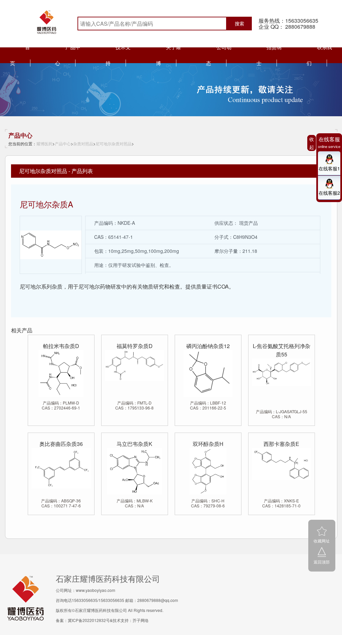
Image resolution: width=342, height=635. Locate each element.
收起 (311, 143)
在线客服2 (329, 192)
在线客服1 (329, 168)
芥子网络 (141, 620)
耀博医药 (44, 143)
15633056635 (301, 20)
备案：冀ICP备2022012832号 (83, 620)
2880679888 (300, 26)
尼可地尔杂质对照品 (114, 143)
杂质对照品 (83, 143)
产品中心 (63, 143)
